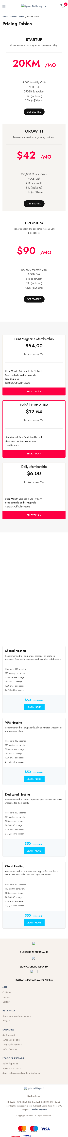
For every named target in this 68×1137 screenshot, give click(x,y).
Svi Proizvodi (9, 1035)
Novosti (6, 997)
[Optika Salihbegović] (34, 6)
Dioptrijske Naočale (12, 1044)
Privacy (6, 1021)
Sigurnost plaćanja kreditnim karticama (21, 1073)
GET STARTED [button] (34, 111)
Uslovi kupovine (10, 1063)
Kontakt (5, 1001)
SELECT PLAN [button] (34, 391)
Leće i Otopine (9, 1049)
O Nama (6, 992)
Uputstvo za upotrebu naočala (16, 1016)
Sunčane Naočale (11, 1039)
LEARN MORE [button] (34, 707)
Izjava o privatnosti (11, 1068)
